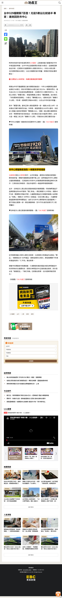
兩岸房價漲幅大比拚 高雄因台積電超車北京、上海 (23, 384)
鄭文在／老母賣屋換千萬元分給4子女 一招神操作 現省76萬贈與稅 (28, 395)
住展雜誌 (12, 175)
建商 (27, 314)
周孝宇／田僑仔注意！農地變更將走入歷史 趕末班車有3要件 (26, 398)
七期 (22, 314)
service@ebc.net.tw (27, 569)
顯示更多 (31, 507)
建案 (32, 314)
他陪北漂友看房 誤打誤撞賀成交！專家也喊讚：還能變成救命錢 (27, 380)
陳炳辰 (22, 175)
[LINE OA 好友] (20, 326)
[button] (56, 453)
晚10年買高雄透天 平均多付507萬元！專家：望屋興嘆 (24, 377)
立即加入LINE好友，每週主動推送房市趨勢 (26, 79)
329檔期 (33, 63)
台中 (18, 314)
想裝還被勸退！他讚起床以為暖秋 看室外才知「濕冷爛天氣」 (26, 402)
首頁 (5, 8)
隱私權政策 (31, 567)
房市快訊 (11, 8)
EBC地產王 (50, 122)
